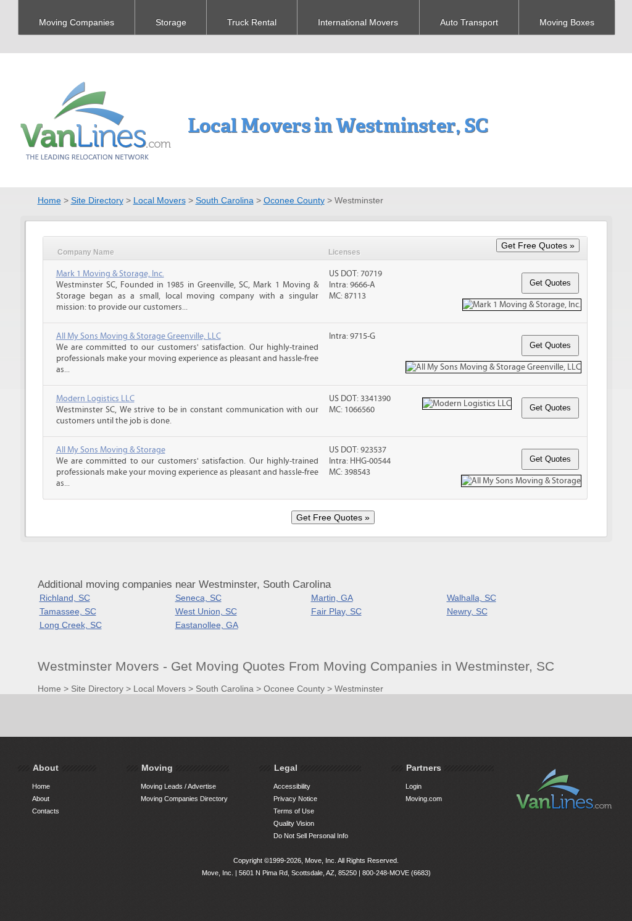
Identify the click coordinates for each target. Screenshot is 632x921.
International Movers (358, 22)
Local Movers (159, 200)
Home (49, 200)
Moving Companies (76, 22)
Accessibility (291, 786)
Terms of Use (293, 811)
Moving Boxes (566, 22)
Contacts (45, 811)
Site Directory (97, 200)
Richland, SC (65, 598)
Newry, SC (467, 611)
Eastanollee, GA (206, 625)
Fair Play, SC (336, 611)
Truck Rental (251, 22)
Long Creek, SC (71, 625)
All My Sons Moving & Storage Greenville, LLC (138, 336)
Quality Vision (293, 823)
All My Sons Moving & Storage (110, 450)
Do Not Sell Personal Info (310, 835)
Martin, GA (332, 598)
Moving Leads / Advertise (178, 786)
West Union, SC (206, 611)
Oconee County (294, 200)
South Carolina (225, 200)
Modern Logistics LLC (95, 399)
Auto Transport (469, 22)
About (40, 798)
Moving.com (423, 798)
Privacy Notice (295, 798)
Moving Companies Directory (184, 798)
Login (413, 786)
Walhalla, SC (471, 598)
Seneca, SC (198, 598)
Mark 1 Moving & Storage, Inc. (110, 274)
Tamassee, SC (68, 611)
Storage (171, 22)
